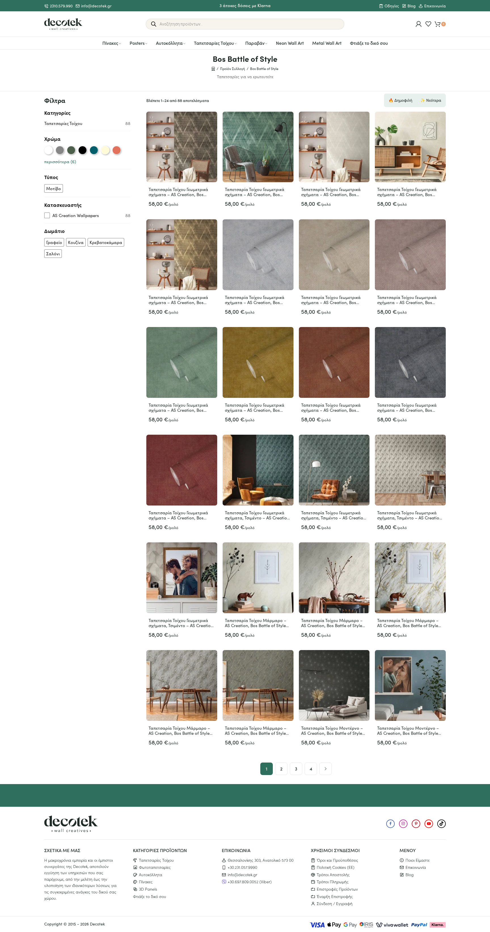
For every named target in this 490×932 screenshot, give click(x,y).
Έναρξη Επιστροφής (335, 896)
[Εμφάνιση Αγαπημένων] (428, 24)
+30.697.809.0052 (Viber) (250, 881)
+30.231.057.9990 (242, 867)
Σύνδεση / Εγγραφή (334, 903)
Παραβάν (255, 43)
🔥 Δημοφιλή (400, 100)
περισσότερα (60, 161)
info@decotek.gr (96, 6)
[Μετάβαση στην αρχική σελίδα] (63, 24)
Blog (411, 6)
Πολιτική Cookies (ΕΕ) (335, 867)
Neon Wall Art (290, 43)
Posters (137, 43)
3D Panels (148, 889)
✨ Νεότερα (430, 100)
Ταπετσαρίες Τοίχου (214, 43)
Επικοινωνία (435, 6)
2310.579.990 (61, 6)
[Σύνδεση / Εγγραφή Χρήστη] (419, 24)
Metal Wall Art (326, 43)
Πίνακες (110, 43)
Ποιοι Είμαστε (417, 860)
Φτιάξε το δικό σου (369, 43)
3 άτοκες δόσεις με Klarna (245, 5)
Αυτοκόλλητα (169, 43)
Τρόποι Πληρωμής (333, 881)
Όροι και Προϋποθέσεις (337, 860)
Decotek (97, 924)
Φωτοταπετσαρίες (155, 867)
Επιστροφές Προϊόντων (337, 889)
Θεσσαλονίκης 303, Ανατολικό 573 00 (260, 860)
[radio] (48, 150)
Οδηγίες (392, 6)
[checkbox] (53, 188)
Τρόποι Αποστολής (333, 874)
